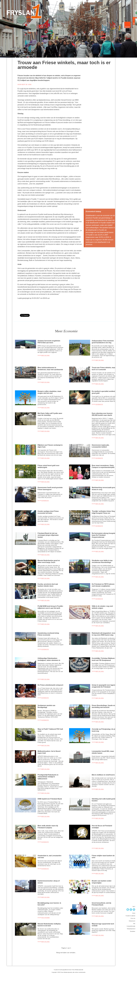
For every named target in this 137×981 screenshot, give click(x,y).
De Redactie (99, 404)
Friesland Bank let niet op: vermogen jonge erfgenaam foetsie (48, 535)
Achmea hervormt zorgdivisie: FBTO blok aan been (49, 341)
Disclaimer (132, 931)
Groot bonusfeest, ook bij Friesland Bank (101, 904)
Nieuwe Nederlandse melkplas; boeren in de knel (49, 925)
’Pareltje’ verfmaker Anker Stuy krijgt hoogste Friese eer (103, 512)
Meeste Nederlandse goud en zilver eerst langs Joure (49, 561)
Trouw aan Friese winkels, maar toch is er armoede (104, 368)
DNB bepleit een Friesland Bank (50, 799)
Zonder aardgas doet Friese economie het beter (48, 512)
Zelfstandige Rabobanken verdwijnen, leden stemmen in (49, 659)
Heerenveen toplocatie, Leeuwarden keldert (100, 446)
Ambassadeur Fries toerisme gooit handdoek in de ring (103, 341)
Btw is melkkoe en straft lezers (103, 775)
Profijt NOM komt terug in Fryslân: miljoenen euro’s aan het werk (50, 607)
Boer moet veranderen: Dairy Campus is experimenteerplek (103, 466)
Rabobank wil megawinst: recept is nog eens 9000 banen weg (104, 634)
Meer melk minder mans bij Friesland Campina (48, 826)
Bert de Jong (45, 355)
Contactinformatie (131, 926)
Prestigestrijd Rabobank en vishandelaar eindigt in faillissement (48, 777)
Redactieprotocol (131, 928)
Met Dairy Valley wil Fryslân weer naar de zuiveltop (50, 414)
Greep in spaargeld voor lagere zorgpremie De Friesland (103, 686)
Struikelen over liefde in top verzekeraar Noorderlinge (102, 561)
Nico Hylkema (45, 917)
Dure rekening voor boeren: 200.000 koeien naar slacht (102, 414)
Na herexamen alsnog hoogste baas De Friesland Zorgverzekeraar (103, 535)
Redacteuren (132, 921)
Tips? (133, 906)
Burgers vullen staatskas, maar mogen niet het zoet (49, 392)
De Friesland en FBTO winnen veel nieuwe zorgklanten (103, 585)
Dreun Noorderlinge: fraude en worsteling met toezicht (103, 706)
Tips (134, 923)
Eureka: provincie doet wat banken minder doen (48, 585)
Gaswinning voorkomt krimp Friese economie (48, 634)
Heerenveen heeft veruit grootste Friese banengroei (50, 488)
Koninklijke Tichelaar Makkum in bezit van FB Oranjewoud (104, 659)
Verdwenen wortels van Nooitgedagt (46, 706)
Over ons (133, 918)
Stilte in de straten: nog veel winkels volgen (102, 607)
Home (133, 913)
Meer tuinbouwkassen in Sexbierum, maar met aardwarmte (50, 368)
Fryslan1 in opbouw (130, 915)
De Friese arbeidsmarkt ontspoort (50, 685)
